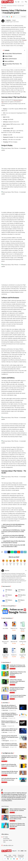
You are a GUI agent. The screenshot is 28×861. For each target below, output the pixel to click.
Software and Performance (10, 58)
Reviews (5, 5)
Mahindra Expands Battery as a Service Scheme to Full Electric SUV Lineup (9, 723)
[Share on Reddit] (12, 17)
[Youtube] (20, 595)
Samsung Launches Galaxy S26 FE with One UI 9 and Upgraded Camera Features (9, 737)
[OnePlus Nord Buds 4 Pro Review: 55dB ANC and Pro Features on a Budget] (23, 757)
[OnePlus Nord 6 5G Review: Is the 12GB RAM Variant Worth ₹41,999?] (5, 667)
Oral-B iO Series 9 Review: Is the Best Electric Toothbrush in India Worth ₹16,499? (17, 825)
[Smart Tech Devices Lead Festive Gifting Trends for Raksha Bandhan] (23, 745)
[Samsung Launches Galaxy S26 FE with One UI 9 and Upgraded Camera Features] (23, 737)
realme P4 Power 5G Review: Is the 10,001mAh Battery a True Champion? (18, 673)
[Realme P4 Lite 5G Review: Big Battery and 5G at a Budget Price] (23, 766)
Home (2, 5)
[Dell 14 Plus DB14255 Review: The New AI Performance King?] (23, 780)
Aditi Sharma (5, 718)
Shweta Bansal (5, 710)
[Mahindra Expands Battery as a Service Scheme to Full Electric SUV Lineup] (23, 723)
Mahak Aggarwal (6, 740)
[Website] (26, 571)
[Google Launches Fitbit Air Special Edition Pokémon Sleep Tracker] (23, 731)
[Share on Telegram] (20, 858)
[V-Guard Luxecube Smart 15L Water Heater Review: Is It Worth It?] (5, 697)
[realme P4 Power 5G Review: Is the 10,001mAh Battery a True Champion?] (5, 673)
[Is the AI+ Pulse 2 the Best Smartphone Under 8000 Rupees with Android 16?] (5, 681)
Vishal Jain (4, 726)
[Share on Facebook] (5, 17)
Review (24, 40)
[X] (20, 590)
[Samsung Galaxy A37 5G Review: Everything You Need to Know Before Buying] (5, 689)
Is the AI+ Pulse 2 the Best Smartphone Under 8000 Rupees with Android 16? (17, 681)
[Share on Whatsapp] (9, 17)
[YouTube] (22, 851)
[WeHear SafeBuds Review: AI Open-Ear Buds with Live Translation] (5, 811)
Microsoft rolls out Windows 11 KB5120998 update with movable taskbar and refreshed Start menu (9, 707)
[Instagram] (7, 595)
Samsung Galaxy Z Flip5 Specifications (13, 53)
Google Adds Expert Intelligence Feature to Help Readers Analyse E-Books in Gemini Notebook (9, 715)
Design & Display (8, 56)
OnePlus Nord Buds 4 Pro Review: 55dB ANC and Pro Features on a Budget (9, 757)
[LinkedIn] (20, 600)
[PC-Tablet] (7, 2)
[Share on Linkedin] (14, 858)
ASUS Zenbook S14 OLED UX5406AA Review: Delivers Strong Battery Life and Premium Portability (12, 526)
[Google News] (7, 600)
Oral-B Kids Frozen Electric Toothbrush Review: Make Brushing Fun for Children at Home (18, 817)
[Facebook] (7, 590)
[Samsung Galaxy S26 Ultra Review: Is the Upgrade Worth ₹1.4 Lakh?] (23, 773)
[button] (16, 2)
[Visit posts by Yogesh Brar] (2, 20)
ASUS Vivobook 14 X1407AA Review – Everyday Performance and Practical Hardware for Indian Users (13, 531)
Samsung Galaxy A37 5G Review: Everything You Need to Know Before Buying (17, 689)
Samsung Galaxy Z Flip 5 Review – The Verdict (12, 64)
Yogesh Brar (8, 20)
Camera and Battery (9, 61)
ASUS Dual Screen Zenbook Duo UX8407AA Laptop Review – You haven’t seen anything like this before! (13, 537)
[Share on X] (7, 17)
